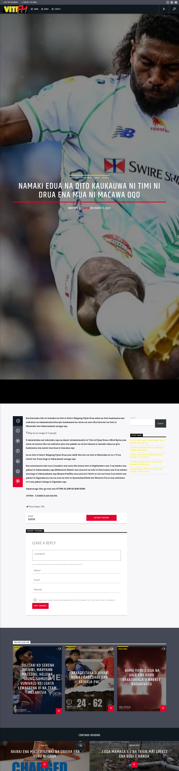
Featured (74, 196)
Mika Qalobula (20, 750)
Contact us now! (30, 2)
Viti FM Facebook (11, 2)
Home (36, 9)
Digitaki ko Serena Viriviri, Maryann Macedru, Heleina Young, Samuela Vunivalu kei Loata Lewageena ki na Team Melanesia (37, 720)
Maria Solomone (73, 748)
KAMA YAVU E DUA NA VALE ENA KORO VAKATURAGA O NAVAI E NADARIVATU (142, 719)
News (46, 9)
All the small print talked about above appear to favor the (147, 482)
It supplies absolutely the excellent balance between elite (146, 504)
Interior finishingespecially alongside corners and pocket (147, 489)
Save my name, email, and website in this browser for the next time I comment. (76, 641)
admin (86, 227)
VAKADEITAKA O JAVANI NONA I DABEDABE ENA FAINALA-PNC (90, 718)
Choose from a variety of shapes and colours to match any (146, 511)
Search (133, 459)
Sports (105, 196)
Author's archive (101, 558)
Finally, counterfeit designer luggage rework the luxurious (146, 497)
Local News (86, 196)
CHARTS (58, 9)
